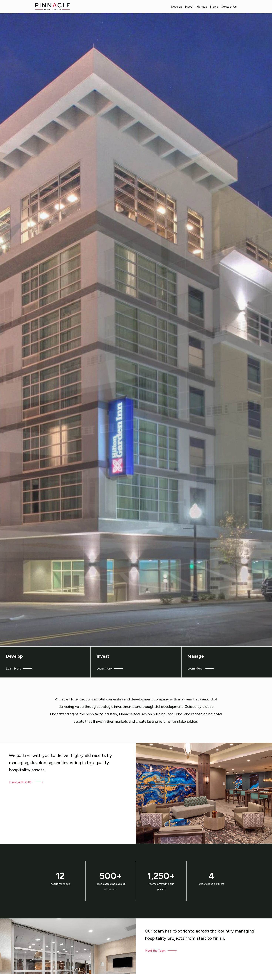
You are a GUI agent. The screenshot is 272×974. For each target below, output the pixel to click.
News (214, 6)
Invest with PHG (20, 782)
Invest (189, 6)
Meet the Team (155, 950)
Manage (202, 6)
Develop (176, 6)
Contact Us (229, 6)
